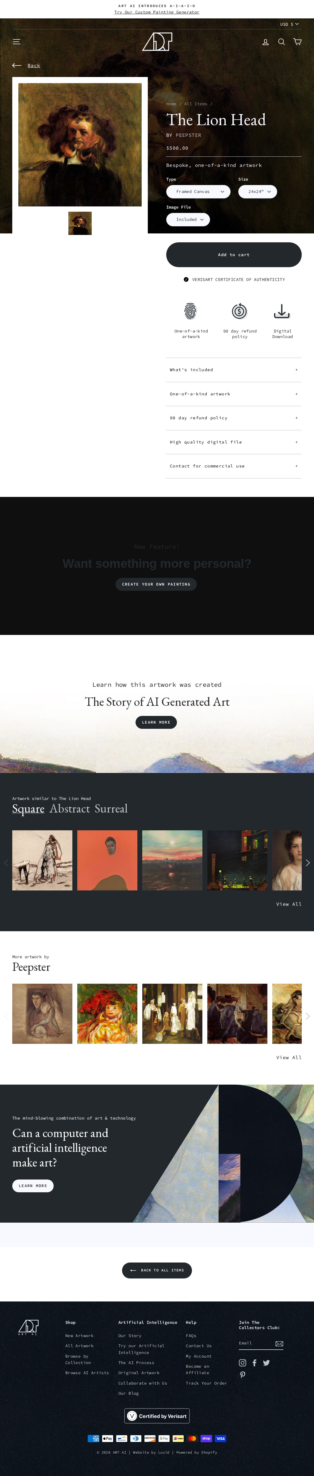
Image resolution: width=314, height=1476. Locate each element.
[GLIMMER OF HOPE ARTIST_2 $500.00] (237, 860)
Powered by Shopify (196, 1452)
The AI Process (136, 1362)
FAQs (191, 1335)
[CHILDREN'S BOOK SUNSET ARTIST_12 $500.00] (172, 860)
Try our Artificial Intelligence (141, 1349)
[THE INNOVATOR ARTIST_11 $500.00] (42, 860)
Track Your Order (206, 1383)
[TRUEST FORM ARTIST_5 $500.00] (107, 1014)
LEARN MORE (33, 1185)
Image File (178, 207)
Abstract (69, 808)
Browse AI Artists (87, 1372)
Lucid (164, 1452)
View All (289, 904)
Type (171, 179)
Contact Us (199, 1345)
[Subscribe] (279, 1343)
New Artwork (79, 1335)
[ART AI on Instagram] (242, 1362)
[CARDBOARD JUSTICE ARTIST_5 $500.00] (42, 1014)
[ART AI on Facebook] (254, 1362)
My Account (199, 1356)
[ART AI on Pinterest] (242, 1374)
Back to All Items (161, 1270)
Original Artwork (138, 1372)
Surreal (111, 808)
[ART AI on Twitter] (266, 1362)
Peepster (188, 135)
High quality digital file (234, 442)
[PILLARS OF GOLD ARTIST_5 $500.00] (172, 1014)
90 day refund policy (234, 418)
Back (34, 65)
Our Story (130, 1335)
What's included (234, 369)
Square (28, 808)
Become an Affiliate (197, 1370)
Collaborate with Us (142, 1383)
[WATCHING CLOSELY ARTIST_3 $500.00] (107, 860)
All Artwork (79, 1345)
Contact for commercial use (234, 466)
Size (243, 179)
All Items (196, 103)
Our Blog (128, 1393)
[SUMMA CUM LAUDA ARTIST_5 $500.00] (237, 1014)
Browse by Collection (78, 1360)
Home (171, 103)
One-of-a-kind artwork (234, 394)
